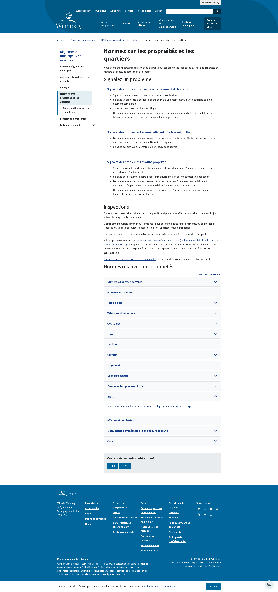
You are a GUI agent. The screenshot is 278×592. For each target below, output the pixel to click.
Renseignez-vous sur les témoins (158, 586)
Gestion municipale (188, 23)
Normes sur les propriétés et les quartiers (69, 97)
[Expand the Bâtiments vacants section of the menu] (94, 125)
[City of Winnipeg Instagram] (217, 509)
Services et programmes (108, 23)
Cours (111, 441)
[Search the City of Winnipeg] (217, 11)
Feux (110, 334)
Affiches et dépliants (119, 420)
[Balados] (198, 514)
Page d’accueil (93, 503)
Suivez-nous (116, 10)
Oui (113, 466)
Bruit (110, 396)
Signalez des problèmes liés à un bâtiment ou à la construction (149, 132)
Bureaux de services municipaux (91, 10)
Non (125, 466)
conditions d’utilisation (208, 566)
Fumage (64, 87)
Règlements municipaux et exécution (119, 39)
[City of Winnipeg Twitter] (198, 509)
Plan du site (175, 532)
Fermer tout (215, 274)
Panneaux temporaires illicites (126, 386)
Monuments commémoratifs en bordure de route (137, 430)
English (158, 10)
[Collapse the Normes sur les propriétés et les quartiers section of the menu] (94, 98)
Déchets (112, 344)
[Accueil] (68, 21)
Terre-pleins (114, 302)
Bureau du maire (150, 545)
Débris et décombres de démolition (76, 110)
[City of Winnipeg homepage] (66, 495)
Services (129, 10)
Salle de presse (144, 10)
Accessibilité (92, 508)
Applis (88, 513)
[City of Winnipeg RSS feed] (204, 514)
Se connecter (208, 2)
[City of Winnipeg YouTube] (211, 509)
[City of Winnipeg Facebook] (204, 509)
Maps (88, 524)
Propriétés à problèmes (73, 118)
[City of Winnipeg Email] (211, 514)
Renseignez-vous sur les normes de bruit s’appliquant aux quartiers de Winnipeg (150, 406)
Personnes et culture (144, 23)
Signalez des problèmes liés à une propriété (136, 162)
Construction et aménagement (167, 24)
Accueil (60, 39)
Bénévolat (174, 517)
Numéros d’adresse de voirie (124, 282)
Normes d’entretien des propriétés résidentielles (130, 259)
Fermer (213, 586)
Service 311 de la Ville (212, 24)
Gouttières (114, 323)
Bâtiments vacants (71, 125)
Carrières (174, 512)
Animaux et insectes (119, 292)
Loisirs (126, 23)
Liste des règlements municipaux (72, 68)
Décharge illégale (117, 375)
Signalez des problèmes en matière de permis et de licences (147, 89)
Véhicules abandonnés (121, 313)
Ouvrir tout (203, 274)
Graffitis (112, 355)
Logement (113, 365)
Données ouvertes (95, 518)
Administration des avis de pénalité (75, 79)
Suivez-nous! (203, 503)
